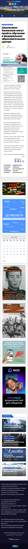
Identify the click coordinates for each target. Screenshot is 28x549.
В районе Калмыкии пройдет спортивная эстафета (7, 168)
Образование (4, 24)
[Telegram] (23, 162)
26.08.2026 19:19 (8, 459)
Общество (10, 24)
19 (10, 251)
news (8, 46)
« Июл (4, 261)
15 (20, 248)
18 (7, 251)
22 (20, 251)
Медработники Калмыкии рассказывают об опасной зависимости (18, 168)
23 (24, 251)
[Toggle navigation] (14, 16)
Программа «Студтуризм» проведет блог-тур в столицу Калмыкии (13, 457)
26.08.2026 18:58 (8, 473)
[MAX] (15, 162)
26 (10, 254)
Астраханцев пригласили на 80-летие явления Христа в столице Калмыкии (13, 442)
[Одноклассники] (21, 162)
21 (17, 251)
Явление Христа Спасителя (9, 438)
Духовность (6, 436)
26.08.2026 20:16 (8, 429)
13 (14, 248)
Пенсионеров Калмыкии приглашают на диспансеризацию (13, 471)
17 (4, 251)
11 (7, 248)
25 (7, 254)
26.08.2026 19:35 (8, 444)
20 (14, 251)
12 (10, 248)
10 (4, 248)
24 (4, 254)
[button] (25, 15)
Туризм (10, 453)
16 (24, 248)
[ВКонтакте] (18, 162)
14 (17, 248)
